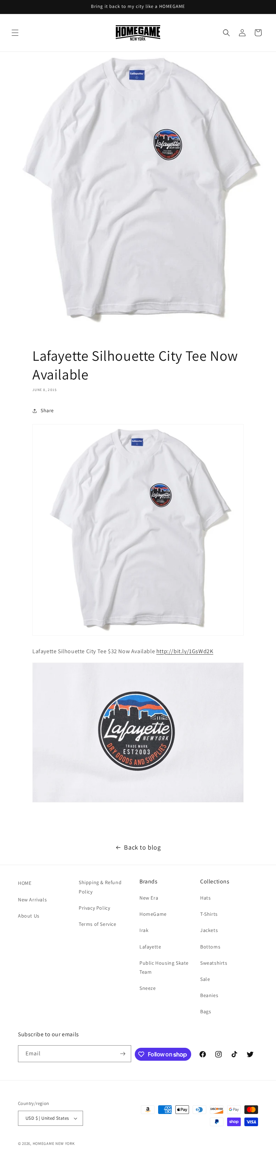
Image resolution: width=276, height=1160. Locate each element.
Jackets (209, 930)
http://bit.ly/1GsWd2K (184, 651)
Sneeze (147, 988)
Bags (205, 1011)
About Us (29, 916)
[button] (15, 33)
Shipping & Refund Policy (100, 887)
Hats (205, 898)
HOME (24, 883)
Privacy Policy (94, 908)
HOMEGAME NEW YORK (54, 1143)
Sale (205, 979)
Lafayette (150, 946)
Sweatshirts (213, 963)
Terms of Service (97, 924)
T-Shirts (209, 914)
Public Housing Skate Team (164, 967)
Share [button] (47, 410)
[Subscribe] (123, 1053)
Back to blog (142, 847)
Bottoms (210, 946)
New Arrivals (32, 899)
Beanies (209, 995)
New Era (148, 898)
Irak (143, 930)
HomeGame (153, 914)
